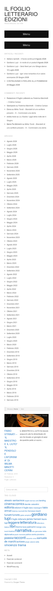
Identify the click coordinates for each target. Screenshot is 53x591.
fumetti (8, 515)
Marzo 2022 (11, 292)
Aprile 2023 (11, 259)
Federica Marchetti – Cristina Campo (33, 105)
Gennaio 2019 (12, 366)
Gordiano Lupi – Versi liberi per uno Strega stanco (27, 66)
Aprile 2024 (11, 226)
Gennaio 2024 (12, 233)
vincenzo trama (15, 545)
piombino (40, 534)
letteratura (28, 522)
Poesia (44, 415)
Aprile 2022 (11, 289)
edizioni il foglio (21, 507)
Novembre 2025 (13, 170)
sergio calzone (30, 542)
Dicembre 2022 (13, 267)
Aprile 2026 (11, 156)
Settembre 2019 (13, 355)
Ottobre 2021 (12, 311)
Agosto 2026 (12, 141)
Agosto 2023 (12, 244)
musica (11, 531)
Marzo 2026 (11, 159)
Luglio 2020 (11, 337)
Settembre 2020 (13, 333)
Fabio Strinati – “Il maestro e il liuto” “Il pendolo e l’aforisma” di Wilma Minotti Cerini (10, 450)
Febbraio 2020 (13, 348)
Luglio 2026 (11, 145)
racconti (20, 537)
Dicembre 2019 (13, 351)
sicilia (37, 542)
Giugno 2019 (12, 359)
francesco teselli (34, 511)
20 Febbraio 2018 (11, 474)
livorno (19, 526)
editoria (9, 507)
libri (13, 526)
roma (34, 538)
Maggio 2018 (12, 385)
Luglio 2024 (11, 215)
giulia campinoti (25, 515)
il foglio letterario (18, 519)
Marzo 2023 (11, 263)
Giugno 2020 (12, 340)
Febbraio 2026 (13, 163)
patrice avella (31, 534)
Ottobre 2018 (12, 374)
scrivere (20, 541)
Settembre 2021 (13, 315)
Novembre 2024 (13, 200)
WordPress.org (13, 566)
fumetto (16, 514)
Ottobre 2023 (12, 241)
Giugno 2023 (12, 252)
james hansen (34, 518)
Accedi (9, 555)
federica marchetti (18, 511)
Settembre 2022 (13, 270)
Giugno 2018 (12, 381)
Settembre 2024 (13, 207)
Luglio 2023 (11, 248)
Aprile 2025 (11, 189)
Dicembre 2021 (13, 304)
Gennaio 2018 (12, 400)
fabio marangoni (35, 507)
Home (16, 409)
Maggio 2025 (12, 185)
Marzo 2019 (11, 363)
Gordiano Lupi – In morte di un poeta (21, 62)
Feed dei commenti (14, 563)
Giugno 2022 (12, 281)
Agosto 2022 (12, 274)
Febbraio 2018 (13, 396)
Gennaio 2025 (12, 193)
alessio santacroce (14, 500)
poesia (8, 537)
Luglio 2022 (11, 278)
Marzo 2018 (11, 392)
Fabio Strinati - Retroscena (31, 415)
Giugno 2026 (12, 148)
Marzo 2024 (11, 230)
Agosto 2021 (12, 318)
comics (19, 504)
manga (39, 527)
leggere (14, 522)
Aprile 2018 (11, 388)
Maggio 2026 (12, 152)
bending (42, 500)
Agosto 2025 (12, 178)
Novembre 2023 (13, 237)
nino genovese (37, 531)
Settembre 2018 (13, 377)
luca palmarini (29, 526)
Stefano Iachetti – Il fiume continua (20, 58)
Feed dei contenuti (14, 559)
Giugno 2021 (12, 322)
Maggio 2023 (12, 255)
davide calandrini (32, 504)
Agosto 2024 (12, 211)
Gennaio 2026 (12, 167)
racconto (29, 538)
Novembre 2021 (13, 307)
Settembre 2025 (13, 174)
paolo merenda (20, 534)
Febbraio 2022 (13, 296)
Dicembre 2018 (13, 370)
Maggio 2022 (12, 285)
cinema (9, 503)
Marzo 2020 (11, 344)
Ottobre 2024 (12, 204)
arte (37, 500)
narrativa (23, 530)
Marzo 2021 (11, 326)
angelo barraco (30, 500)
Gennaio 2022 (12, 300)
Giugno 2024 (12, 218)
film (26, 511)
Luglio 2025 (11, 182)
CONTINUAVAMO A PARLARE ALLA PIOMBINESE (27, 81)
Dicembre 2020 (13, 329)
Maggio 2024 (12, 222)
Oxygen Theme (19, 582)
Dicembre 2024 (13, 196)
